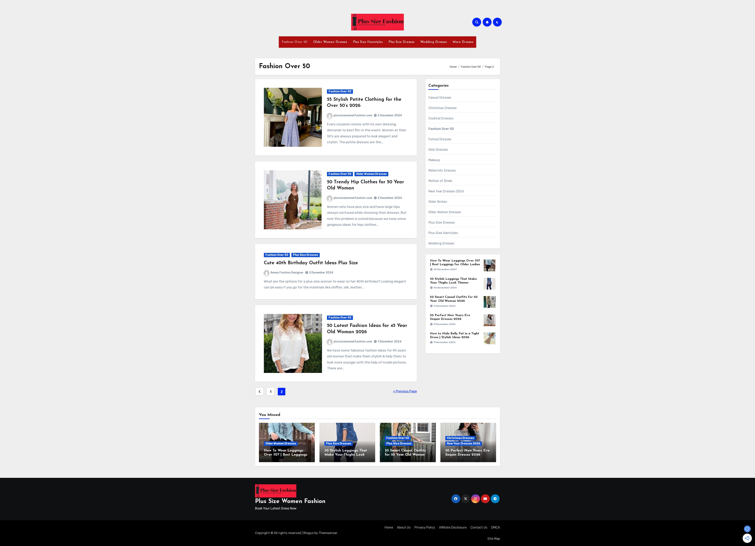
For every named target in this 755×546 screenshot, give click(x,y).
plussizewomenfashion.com (353, 115)
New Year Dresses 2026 (446, 191)
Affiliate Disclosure (453, 527)
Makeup (434, 160)
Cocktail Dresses (440, 118)
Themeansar (328, 533)
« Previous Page (405, 391)
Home (389, 527)
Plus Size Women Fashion (290, 501)
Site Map (493, 538)
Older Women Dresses (330, 42)
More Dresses (463, 42)
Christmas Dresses (442, 108)
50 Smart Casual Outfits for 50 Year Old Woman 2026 (405, 455)
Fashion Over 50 (294, 42)
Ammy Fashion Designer (287, 272)
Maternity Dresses (442, 170)
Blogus (308, 533)
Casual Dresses (439, 97)
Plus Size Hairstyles (368, 42)
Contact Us (478, 527)
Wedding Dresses (433, 42)
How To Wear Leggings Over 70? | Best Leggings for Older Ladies (285, 455)
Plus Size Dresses (401, 42)
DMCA (495, 527)
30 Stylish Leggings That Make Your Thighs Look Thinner (345, 455)
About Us (404, 527)
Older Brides (437, 202)
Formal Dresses (439, 139)
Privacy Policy (424, 527)
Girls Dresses (438, 149)
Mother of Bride (440, 181)
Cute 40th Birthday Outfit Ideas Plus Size (311, 263)
